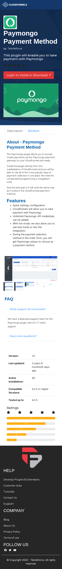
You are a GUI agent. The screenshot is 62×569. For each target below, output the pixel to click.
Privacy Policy (11, 531)
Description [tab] (15, 131)
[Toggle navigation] (55, 5)
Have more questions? (23, 336)
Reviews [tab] (33, 131)
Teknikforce (15, 48)
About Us (9, 525)
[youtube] (15, 550)
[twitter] (10, 550)
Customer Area (12, 485)
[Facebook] (5, 550)
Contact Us (10, 497)
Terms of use (11, 537)
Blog (6, 519)
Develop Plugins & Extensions (21, 479)
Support (8, 503)
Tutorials (8, 491)
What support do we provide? (28, 309)
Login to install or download (27, 75)
